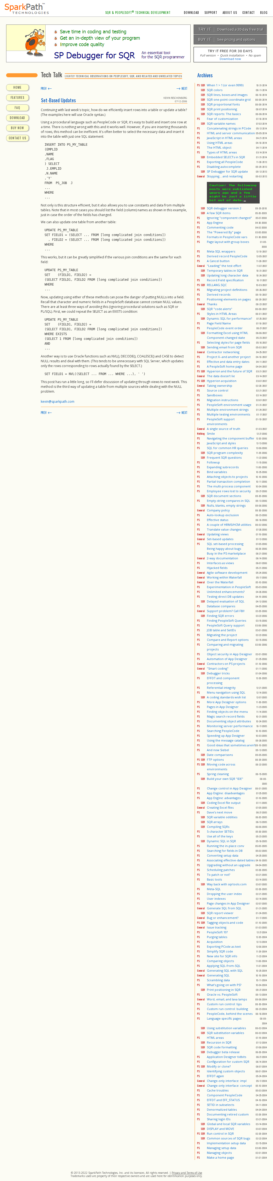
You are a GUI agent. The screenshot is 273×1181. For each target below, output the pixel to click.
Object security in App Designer (229, 654)
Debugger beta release (223, 1052)
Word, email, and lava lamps (227, 999)
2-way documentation (222, 558)
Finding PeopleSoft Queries (226, 620)
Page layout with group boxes (228, 242)
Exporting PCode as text (224, 946)
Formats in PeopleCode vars (227, 237)
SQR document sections (224, 496)
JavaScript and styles (221, 443)
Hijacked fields (217, 568)
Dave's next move (219, 812)
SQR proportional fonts (223, 104)
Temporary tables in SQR (225, 270)
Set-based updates (220, 539)
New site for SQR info (222, 956)
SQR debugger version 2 (224, 208)
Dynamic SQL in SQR (221, 841)
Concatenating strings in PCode (229, 128)
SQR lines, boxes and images (227, 95)
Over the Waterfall (220, 582)
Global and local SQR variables (228, 1124)
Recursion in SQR (219, 1042)
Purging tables (217, 937)
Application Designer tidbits (226, 1057)
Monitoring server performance (230, 726)
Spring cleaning (218, 774)
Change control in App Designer (229, 788)
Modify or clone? (219, 1066)
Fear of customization (222, 119)
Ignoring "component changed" (229, 218)
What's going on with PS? (224, 985)
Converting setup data (222, 855)
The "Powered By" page (224, 232)
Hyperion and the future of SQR (229, 371)
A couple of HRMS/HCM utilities (229, 525)
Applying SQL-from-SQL (223, 966)
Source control (217, 390)
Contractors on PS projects (226, 664)
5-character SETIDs (220, 831)
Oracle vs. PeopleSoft (222, 994)
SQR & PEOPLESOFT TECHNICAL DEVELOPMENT (138, 12)
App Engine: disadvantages (225, 793)
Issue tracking (216, 927)
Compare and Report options (227, 640)
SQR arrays (214, 822)
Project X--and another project (229, 357)
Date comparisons (220, 755)
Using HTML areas (219, 143)
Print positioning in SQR (223, 990)
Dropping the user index (224, 894)
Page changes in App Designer (228, 903)
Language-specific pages (224, 1018)
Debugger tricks (218, 673)
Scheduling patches (221, 870)
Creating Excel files (220, 807)
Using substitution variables (226, 1028)
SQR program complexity (225, 453)
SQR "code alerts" (219, 309)
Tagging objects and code (225, 923)
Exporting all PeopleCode (225, 162)
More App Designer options (226, 702)
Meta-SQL (214, 889)
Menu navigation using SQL (226, 692)
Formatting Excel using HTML (227, 333)
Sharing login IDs (218, 1119)
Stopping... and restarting (225, 176)
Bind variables (217, 472)
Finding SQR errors (220, 616)
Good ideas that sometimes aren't (231, 745)
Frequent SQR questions (224, 457)
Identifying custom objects (226, 1071)
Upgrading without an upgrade (228, 865)
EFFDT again (215, 1076)
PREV (46, 88)
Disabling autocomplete (224, 167)
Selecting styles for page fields (228, 342)
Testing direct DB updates (225, 596)
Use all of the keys (220, 836)
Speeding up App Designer (226, 736)
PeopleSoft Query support (225, 625)
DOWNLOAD (191, 12)
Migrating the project (222, 635)
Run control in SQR (220, 1133)
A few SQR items (218, 213)
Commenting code (220, 227)
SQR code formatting (222, 1047)
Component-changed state (226, 338)
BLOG (264, 12)
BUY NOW (17, 128)
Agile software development (227, 573)
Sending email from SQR (224, 347)
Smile (211, 433)
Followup (213, 462)
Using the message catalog (225, 740)
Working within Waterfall (224, 577)
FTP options (215, 759)
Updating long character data (227, 275)
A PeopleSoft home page (224, 366)
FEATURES (17, 97)
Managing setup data (221, 1148)
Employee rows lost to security (229, 491)
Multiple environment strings (227, 410)
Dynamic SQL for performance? (229, 318)
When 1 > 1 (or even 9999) (225, 85)
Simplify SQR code (220, 951)
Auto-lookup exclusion (223, 515)
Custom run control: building (227, 1009)
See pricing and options (225, 39)
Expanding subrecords (223, 467)
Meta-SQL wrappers (221, 251)
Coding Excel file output (223, 803)
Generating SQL (218, 975)
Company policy (218, 510)
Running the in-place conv (225, 846)
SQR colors (214, 90)
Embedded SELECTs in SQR (226, 157)
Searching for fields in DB (225, 851)
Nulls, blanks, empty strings (226, 505)
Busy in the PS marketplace (226, 553)
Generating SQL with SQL (225, 970)
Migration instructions (222, 400)
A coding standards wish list (226, 697)
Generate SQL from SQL (224, 908)
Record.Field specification (225, 280)
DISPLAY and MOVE (220, 1129)
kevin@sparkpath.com (57, 401)
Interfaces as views (220, 563)
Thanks (212, 304)
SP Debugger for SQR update (227, 171)
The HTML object (219, 147)
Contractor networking (223, 352)
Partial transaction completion (228, 481)
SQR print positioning (222, 109)
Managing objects (219, 1153)
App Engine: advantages (223, 798)
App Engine (215, 223)
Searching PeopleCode (223, 731)
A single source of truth (223, 429)
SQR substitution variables (225, 1033)
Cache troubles (217, 1090)
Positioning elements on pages (229, 299)
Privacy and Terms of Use (187, 1173)
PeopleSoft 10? (217, 932)
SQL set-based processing (225, 544)
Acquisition (215, 942)
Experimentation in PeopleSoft (229, 587)
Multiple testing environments (228, 414)
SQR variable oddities (222, 817)
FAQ (18, 107)
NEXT (181, 88)
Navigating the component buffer (230, 438)
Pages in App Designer (223, 707)
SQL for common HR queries (227, 448)
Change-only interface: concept (229, 1086)
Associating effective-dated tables (231, 860)
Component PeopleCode (224, 1095)
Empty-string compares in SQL (228, 501)
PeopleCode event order (225, 328)
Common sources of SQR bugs (228, 1138)
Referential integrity (221, 688)
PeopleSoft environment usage (229, 405)
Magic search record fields (225, 716)
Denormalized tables (222, 1109)
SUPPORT (210, 12)
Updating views (217, 534)
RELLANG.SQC (217, 285)
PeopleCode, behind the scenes (229, 1014)
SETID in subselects (220, 1105)
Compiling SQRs (218, 827)
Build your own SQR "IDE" (225, 779)
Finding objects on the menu (227, 712)
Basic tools (214, 879)
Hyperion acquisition (221, 381)
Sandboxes (214, 395)
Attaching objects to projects (227, 477)
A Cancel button (218, 261)
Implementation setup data (226, 1143)
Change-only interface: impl (227, 1081)
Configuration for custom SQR (228, 1062)
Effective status (217, 520)
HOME (17, 87)
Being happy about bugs (224, 549)
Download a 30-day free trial (229, 29)
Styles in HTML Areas (221, 314)
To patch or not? (218, 875)
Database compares (221, 606)
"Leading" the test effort (224, 266)
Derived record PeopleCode (227, 256)
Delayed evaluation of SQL (225, 601)
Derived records (218, 294)
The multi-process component (229, 486)
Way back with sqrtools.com (227, 884)
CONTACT (248, 12)
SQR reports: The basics (224, 114)
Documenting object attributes (229, 721)
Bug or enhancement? (222, 918)
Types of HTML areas (222, 152)
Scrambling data (218, 980)
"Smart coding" (217, 668)
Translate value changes (224, 529)
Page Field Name (219, 323)
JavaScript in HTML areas (224, 138)
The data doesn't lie (221, 376)
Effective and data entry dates (228, 362)
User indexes (216, 899)
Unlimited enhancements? (225, 592)
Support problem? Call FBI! (225, 611)
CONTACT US (17, 138)
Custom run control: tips (224, 1004)
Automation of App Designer (227, 659)
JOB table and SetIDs (221, 630)
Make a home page (220, 1157)
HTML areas (215, 1038)
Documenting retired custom (228, 1114)
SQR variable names (221, 123)
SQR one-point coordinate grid (229, 99)
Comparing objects (220, 961)
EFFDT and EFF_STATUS (223, 1100)
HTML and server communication (231, 133)
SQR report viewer (220, 913)
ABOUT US (230, 12)
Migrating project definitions (227, 290)
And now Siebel (218, 750)
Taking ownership (219, 386)
